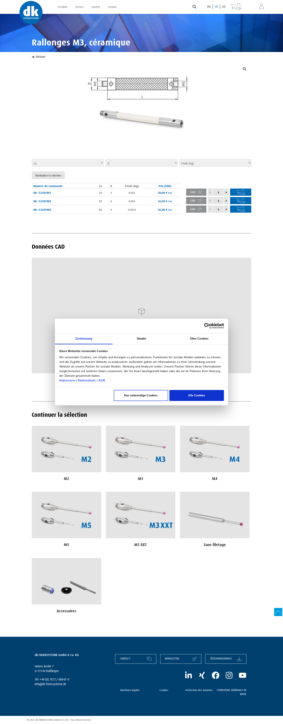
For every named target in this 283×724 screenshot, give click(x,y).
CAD (192, 191)
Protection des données (199, 690)
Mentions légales (130, 690)
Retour (38, 56)
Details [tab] (141, 338)
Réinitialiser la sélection (48, 175)
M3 (140, 478)
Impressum (67, 380)
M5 (66, 544)
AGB (101, 380)
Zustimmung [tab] (83, 338)
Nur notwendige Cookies (140, 395)
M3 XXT (140, 544)
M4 (214, 478)
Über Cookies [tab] (199, 338)
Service (79, 6)
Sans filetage (215, 544)
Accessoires (66, 610)
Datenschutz (87, 380)
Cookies (163, 690)
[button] (244, 68)
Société (95, 6)
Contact (112, 6)
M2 (66, 478)
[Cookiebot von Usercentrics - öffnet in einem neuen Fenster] (207, 326)
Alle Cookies (196, 395)
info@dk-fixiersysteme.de (50, 683)
